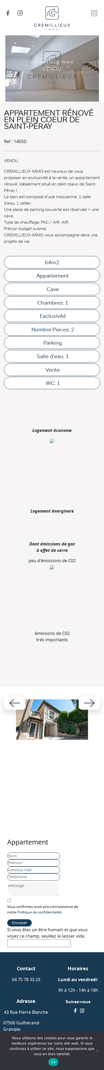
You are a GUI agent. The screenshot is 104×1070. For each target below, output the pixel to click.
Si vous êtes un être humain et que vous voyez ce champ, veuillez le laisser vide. (47, 933)
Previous (14, 703)
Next (89, 703)
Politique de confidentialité (39, 912)
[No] (97, 1050)
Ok (53, 1062)
